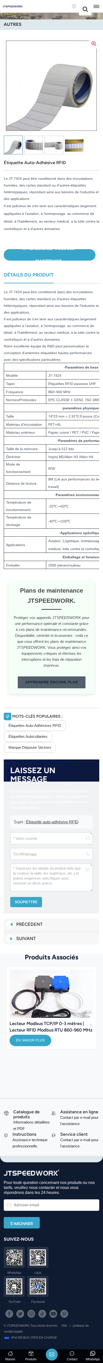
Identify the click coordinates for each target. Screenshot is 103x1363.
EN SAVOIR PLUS (30, 1040)
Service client (74, 1134)
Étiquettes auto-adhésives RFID (34, 725)
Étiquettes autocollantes (28, 736)
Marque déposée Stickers (29, 747)
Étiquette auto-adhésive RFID (52, 822)
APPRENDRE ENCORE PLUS (51, 682)
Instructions (24, 1134)
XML (64, 1325)
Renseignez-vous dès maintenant (51, 254)
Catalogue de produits (26, 1114)
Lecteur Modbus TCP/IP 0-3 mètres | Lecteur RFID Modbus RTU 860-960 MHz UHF (51, 1026)
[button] (91, 1025)
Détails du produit (29, 275)
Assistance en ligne (79, 1111)
